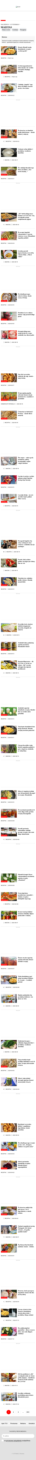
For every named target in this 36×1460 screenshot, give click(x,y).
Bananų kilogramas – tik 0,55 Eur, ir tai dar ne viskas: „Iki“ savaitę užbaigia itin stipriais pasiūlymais (25, 665)
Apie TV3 (4, 1423)
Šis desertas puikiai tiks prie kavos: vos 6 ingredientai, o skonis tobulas (25, 1210)
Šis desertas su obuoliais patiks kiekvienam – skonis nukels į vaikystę (26, 132)
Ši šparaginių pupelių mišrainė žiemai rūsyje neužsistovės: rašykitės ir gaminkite (26, 395)
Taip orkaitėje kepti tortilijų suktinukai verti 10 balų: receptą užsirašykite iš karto (26, 1062)
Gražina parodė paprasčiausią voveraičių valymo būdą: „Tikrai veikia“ (26, 253)
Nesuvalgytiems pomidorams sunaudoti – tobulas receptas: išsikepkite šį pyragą (26, 895)
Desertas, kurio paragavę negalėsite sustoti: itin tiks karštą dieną (26, 1292)
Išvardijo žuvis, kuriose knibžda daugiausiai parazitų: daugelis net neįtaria (25, 626)
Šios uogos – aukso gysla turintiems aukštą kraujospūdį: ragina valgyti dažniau (25, 460)
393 (27, 1412)
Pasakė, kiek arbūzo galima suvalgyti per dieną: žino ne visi (26, 561)
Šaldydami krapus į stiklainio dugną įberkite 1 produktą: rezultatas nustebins (26, 1043)
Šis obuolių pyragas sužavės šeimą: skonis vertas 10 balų (24, 296)
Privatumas (13, 1423)
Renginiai (23, 30)
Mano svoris (6, 30)
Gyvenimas (14, 24)
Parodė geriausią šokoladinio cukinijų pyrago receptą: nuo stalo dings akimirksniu (26, 831)
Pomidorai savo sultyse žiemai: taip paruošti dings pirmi (26, 314)
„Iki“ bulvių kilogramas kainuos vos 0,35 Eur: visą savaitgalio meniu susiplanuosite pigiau (26, 216)
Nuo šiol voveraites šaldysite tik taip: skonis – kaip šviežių (26, 376)
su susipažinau (17, 1441)
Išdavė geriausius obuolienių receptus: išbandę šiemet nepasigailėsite (24, 1164)
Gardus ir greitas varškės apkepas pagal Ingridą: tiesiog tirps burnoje (26, 478)
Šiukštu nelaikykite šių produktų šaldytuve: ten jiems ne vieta (25, 997)
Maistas (7, 160)
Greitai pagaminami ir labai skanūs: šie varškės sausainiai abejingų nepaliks (25, 68)
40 (4, 551)
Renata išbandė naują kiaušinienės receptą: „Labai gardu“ (24, 49)
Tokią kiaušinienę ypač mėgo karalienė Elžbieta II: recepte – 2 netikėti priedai (25, 979)
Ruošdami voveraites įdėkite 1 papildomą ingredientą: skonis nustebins (24, 1127)
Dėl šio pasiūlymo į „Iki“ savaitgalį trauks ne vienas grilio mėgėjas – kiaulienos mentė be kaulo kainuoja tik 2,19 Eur (26, 1377)
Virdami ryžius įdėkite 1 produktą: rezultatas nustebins (25, 151)
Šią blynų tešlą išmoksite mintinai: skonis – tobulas (26, 1245)
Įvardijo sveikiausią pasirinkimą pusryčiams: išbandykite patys (26, 1395)
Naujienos (5, 24)
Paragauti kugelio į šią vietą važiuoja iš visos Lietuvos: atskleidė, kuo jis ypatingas (26, 543)
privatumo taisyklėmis (14, 1441)
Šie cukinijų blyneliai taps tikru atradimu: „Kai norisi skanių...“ (26, 169)
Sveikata (15, 30)
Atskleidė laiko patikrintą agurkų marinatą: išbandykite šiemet (26, 644)
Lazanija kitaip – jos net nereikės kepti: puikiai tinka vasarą (25, 496)
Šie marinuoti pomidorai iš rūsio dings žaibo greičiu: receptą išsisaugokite (26, 811)
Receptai (3, 58)
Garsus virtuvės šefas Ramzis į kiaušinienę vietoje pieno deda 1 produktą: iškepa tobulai (25, 1312)
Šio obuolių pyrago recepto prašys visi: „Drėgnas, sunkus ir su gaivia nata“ (26, 1144)
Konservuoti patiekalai (8, 404)
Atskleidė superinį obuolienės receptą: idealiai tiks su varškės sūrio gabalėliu (26, 710)
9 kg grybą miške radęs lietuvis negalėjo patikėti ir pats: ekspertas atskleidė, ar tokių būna (26, 748)
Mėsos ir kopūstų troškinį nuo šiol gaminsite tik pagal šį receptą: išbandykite (26, 793)
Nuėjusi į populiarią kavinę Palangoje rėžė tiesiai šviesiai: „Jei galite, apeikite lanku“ (26, 1228)
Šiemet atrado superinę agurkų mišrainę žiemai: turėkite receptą (25, 959)
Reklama (23, 1423)
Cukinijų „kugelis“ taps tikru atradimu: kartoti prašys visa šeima (25, 86)
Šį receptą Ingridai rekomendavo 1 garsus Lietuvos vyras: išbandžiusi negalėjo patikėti (26, 235)
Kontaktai (32, 1423)
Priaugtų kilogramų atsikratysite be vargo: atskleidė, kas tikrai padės (26, 333)
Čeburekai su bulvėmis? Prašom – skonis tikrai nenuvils (25, 413)
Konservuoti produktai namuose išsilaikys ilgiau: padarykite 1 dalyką (26, 913)
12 (4, 635)
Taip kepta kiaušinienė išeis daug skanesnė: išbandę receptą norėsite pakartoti (26, 728)
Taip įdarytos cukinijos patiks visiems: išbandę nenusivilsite (25, 580)
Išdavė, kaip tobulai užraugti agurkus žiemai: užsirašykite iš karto (26, 1080)
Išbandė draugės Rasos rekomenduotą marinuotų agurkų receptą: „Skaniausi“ (26, 877)
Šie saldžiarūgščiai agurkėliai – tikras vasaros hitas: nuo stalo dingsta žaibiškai (26, 1330)
